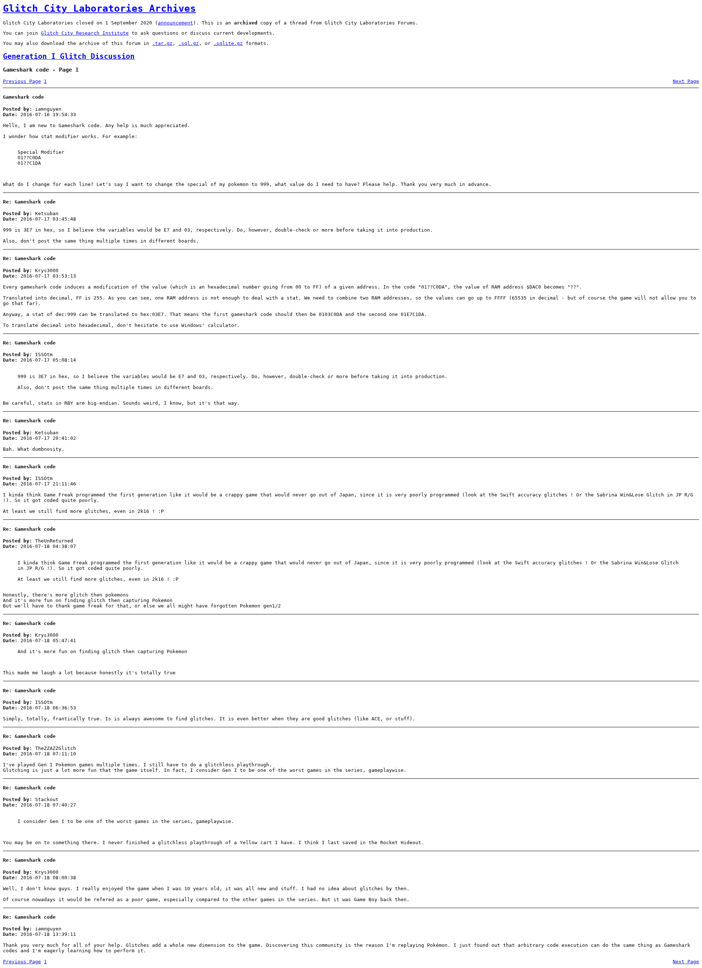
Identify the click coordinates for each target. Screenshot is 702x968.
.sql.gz (188, 43)
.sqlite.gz (228, 43)
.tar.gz (162, 43)
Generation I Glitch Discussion (69, 56)
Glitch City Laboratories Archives (99, 8)
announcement (175, 23)
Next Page (686, 81)
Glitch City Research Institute (85, 33)
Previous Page (22, 81)
